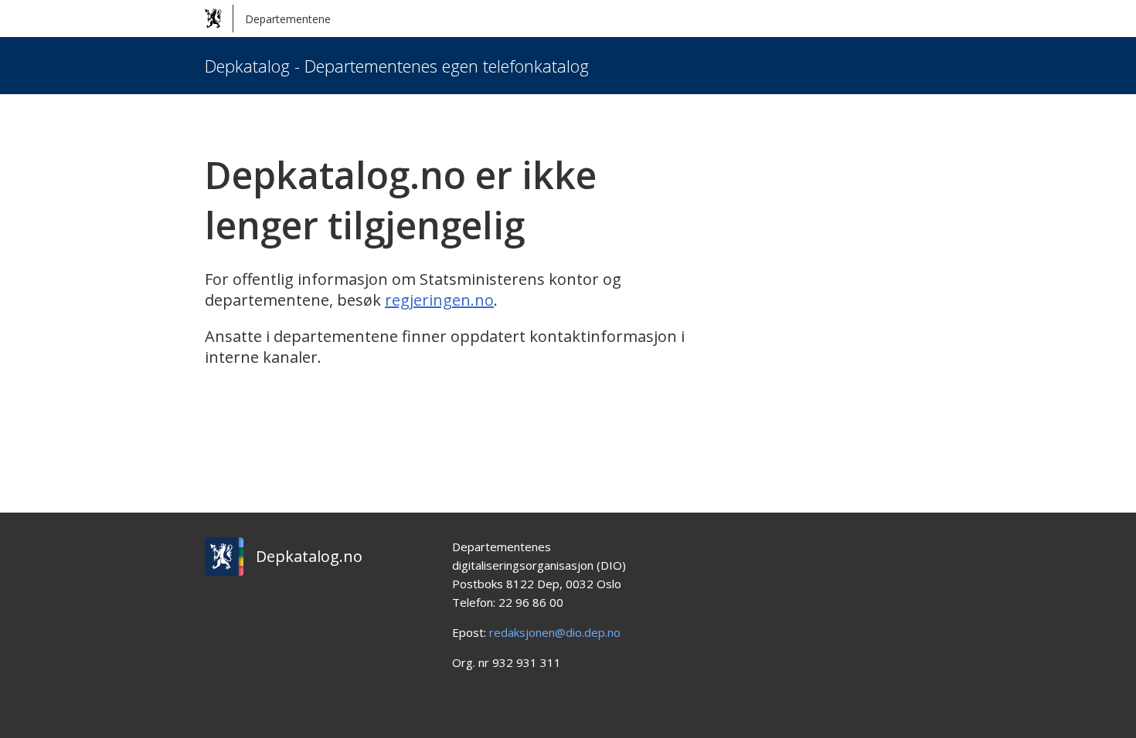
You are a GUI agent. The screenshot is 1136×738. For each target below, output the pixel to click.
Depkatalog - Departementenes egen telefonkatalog (397, 65)
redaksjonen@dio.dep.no (555, 632)
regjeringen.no (439, 299)
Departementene (288, 19)
